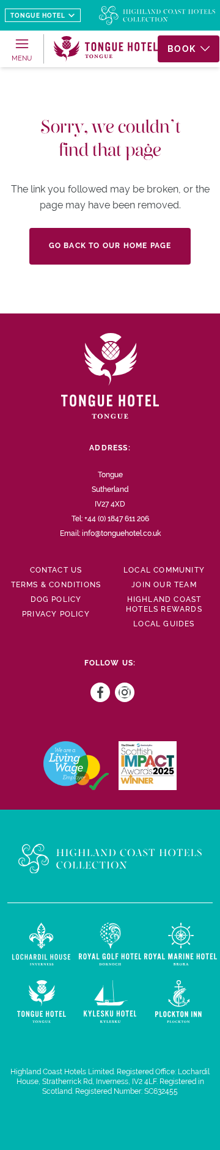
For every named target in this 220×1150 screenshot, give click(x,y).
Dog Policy (56, 599)
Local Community (164, 570)
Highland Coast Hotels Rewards (164, 604)
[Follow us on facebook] (98, 692)
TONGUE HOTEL (37, 15)
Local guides (163, 624)
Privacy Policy (56, 614)
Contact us (56, 570)
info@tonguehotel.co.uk (121, 533)
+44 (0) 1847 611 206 (116, 519)
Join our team (164, 584)
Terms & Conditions (56, 584)
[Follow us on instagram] (122, 692)
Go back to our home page (110, 245)
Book (181, 49)
